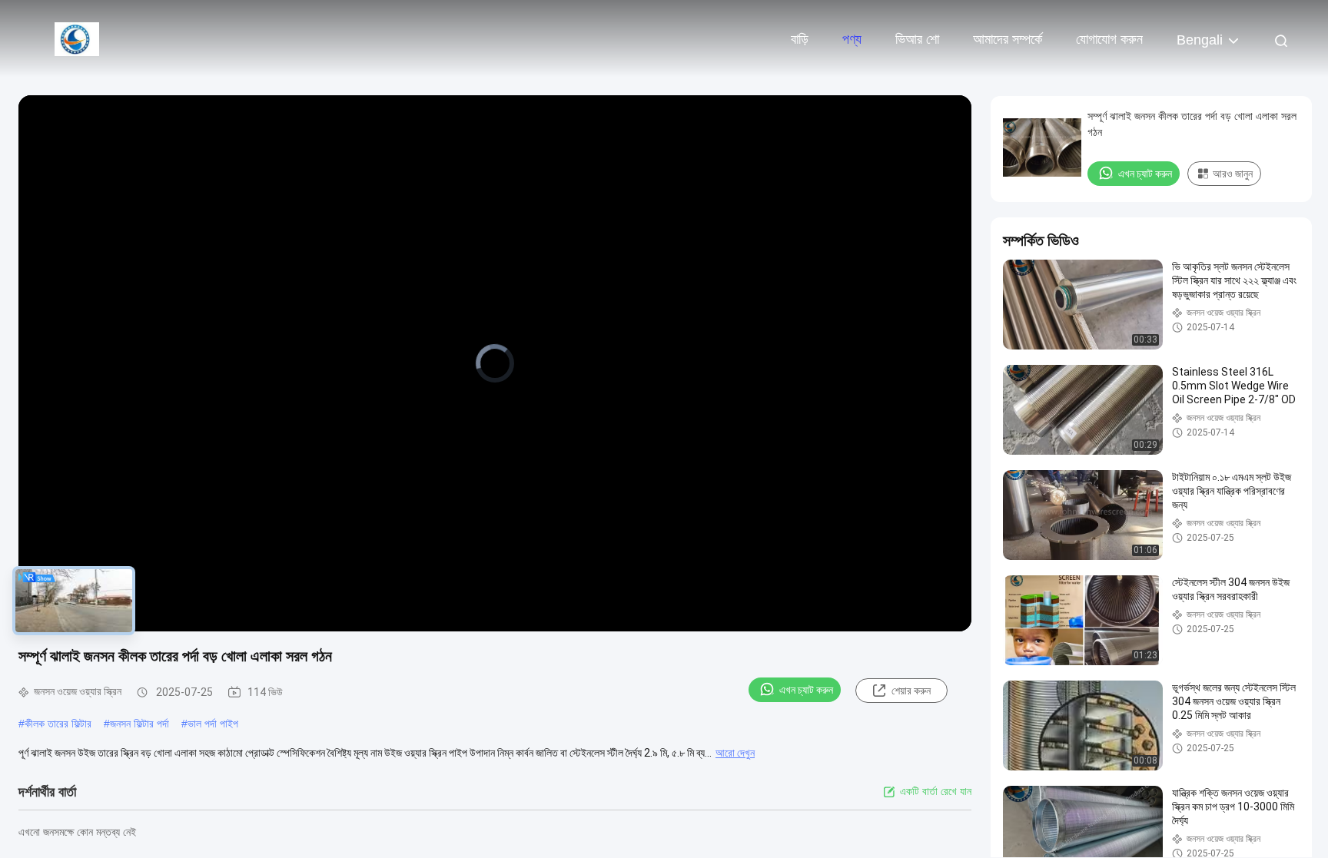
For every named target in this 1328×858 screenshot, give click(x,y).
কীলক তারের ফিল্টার (58, 723)
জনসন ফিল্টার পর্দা (139, 723)
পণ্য (852, 39)
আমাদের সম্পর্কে (1007, 39)
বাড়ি (799, 39)
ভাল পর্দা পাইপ (213, 723)
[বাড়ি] (76, 38)
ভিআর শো (917, 39)
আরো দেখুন (735, 753)
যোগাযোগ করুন (1109, 39)
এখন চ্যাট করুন (806, 690)
